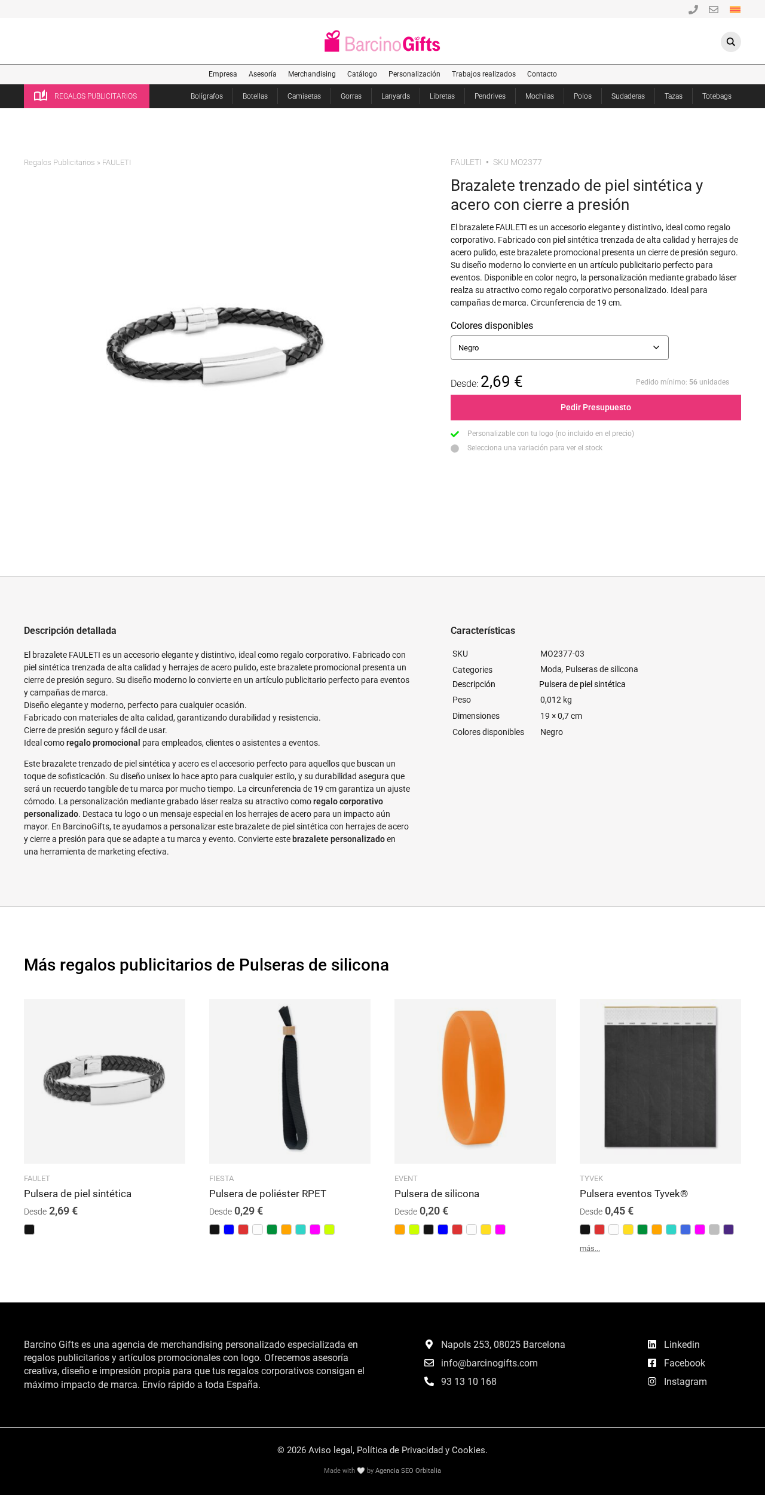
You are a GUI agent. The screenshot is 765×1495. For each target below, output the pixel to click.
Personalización (414, 74)
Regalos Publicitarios (59, 162)
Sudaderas (628, 96)
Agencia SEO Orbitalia (408, 1471)
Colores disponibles (492, 325)
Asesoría (263, 74)
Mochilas (539, 96)
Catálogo (362, 74)
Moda (551, 669)
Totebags (717, 96)
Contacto (542, 74)
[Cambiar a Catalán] (735, 8)
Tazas (674, 96)
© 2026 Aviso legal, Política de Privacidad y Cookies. (382, 1450)
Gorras (351, 96)
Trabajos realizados (484, 74)
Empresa (223, 74)
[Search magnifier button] (731, 41)
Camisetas (304, 96)
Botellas (255, 96)
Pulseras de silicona (601, 669)
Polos (583, 96)
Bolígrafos (207, 96)
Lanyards (395, 96)
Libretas (442, 96)
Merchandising (312, 74)
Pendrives (490, 96)
